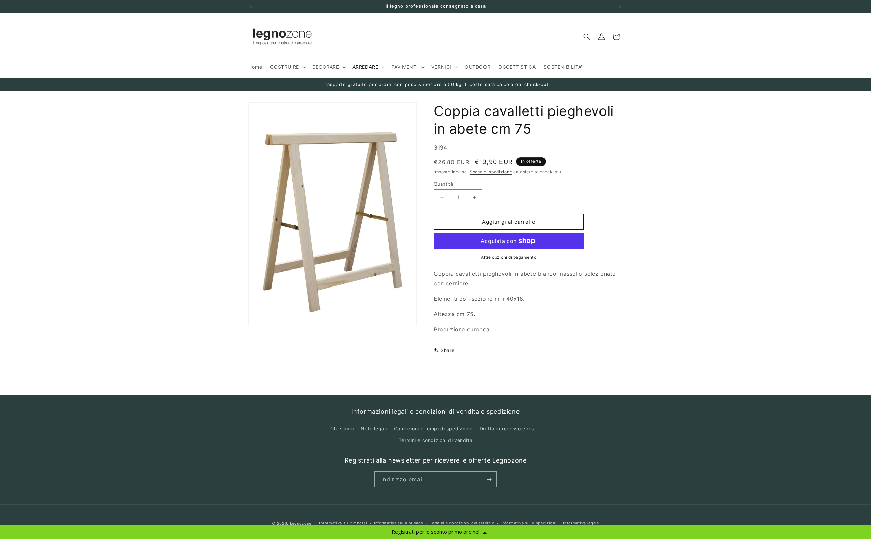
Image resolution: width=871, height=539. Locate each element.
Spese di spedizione (491, 172)
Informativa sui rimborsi (343, 523)
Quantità (443, 184)
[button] (287, 67)
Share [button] (448, 350)
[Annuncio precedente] (250, 6)
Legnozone (300, 523)
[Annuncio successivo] (620, 6)
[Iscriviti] (488, 479)
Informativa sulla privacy (398, 523)
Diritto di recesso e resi (508, 428)
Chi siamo (342, 428)
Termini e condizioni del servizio (462, 523)
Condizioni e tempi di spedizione (433, 428)
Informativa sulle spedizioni (529, 523)
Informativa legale (581, 523)
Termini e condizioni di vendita (436, 440)
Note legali (374, 428)
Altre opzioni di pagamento (508, 257)
